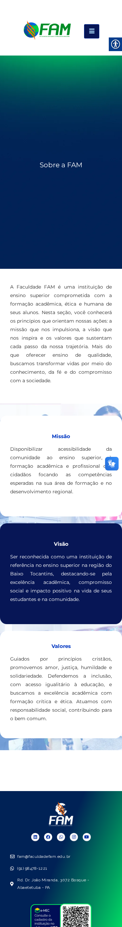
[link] (47, 38)
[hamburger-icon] (91, 31)
